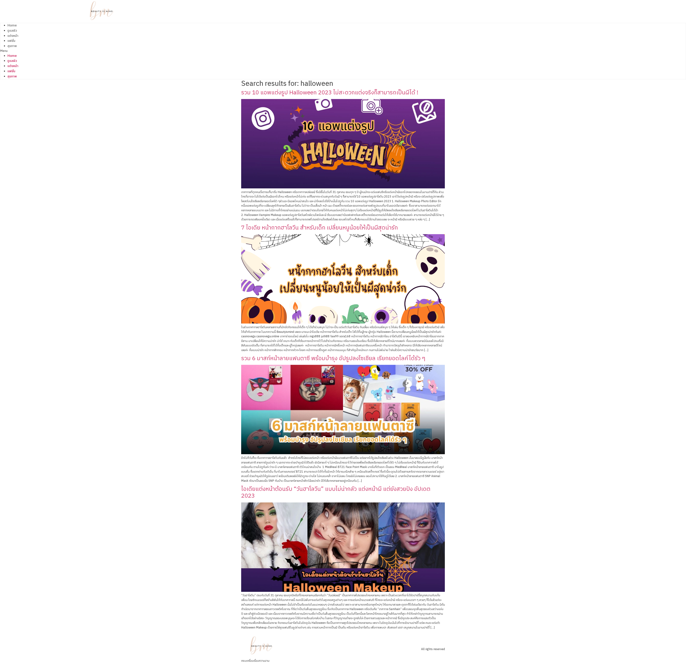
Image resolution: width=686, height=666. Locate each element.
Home (12, 25)
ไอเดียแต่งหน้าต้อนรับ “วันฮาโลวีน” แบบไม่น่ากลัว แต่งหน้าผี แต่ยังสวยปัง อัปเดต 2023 (335, 492)
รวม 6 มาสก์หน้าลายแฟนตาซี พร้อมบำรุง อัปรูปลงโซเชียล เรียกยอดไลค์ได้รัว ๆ (333, 358)
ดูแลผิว (12, 30)
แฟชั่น (11, 40)
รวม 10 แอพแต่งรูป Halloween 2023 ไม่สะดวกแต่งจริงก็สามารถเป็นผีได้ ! (329, 92)
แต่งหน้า (12, 35)
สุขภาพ (12, 46)
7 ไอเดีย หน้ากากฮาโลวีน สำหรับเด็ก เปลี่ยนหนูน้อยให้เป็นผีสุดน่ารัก (319, 228)
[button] (102, 51)
